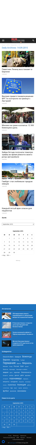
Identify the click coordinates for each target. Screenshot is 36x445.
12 (27, 242)
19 (27, 245)
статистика (6, 388)
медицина (25, 378)
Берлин (6, 360)
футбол (6, 391)
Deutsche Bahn (8, 357)
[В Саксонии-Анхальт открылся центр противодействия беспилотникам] (6, 325)
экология (13, 391)
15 (9, 245)
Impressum (23, 435)
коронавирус (16, 378)
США (22, 366)
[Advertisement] (18, 19)
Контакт (23, 437)
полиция (21, 385)
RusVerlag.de (12, 443)
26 (27, 249)
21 (4, 249)
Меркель (27, 363)
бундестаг (5, 375)
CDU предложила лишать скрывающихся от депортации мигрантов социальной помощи (23, 315)
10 (19, 242)
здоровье (27, 375)
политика (12, 385)
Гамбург (22, 360)
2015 (8, 45)
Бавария (18, 357)
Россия (16, 366)
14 (4, 245)
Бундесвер (15, 360)
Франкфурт (12, 369)
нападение (14, 382)
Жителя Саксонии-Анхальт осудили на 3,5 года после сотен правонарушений (23, 343)
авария (5, 372)
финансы (25, 388)
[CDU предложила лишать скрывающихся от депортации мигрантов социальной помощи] (6, 316)
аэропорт (17, 372)
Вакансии (16, 435)
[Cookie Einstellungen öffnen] (3, 442)
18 (23, 245)
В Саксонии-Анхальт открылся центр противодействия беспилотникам (22, 324)
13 (32, 242)
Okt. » (8, 255)
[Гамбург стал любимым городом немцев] (18, 171)
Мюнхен (5, 366)
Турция (26, 366)
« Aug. (4, 255)
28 (4, 252)
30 (14, 252)
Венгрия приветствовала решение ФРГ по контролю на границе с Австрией (17, 98)
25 (23, 249)
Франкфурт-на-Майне (21, 369)
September (14, 45)
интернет (5, 378)
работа (29, 385)
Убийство (5, 369)
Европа (19, 363)
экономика (21, 391)
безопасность (26, 372)
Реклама (29, 437)
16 (14, 245)
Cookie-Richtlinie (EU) (18, 439)
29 (9, 252)
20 (32, 245)
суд (11, 388)
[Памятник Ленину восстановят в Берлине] (18, 59)
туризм (20, 388)
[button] (3, 40)
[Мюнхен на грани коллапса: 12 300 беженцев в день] (18, 115)
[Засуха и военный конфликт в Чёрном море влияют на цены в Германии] (6, 334)
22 (9, 249)
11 (23, 242)
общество (21, 381)
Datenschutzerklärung (9, 437)
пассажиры (28, 381)
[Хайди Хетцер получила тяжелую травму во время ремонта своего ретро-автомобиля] (18, 142)
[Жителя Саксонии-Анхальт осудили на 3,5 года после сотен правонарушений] (6, 343)
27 (32, 249)
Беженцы (27, 356)
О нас (9, 435)
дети (22, 375)
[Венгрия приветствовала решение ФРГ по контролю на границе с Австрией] (18, 86)
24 (19, 249)
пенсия (4, 385)
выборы (11, 375)
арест (11, 372)
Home (3, 45)
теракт (15, 388)
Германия (9, 363)
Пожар (10, 366)
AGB (18, 437)
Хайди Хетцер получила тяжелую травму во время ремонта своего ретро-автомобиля (17, 154)
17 (19, 245)
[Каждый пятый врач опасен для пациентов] (18, 198)
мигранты (6, 382)
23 (14, 249)
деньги (17, 375)
